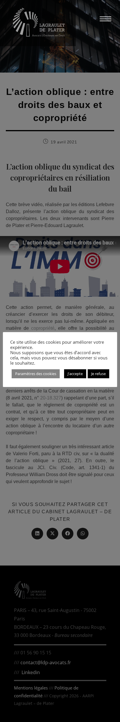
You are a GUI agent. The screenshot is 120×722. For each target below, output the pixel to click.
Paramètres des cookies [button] (35, 373)
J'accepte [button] (75, 373)
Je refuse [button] (98, 373)
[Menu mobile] (102, 18)
